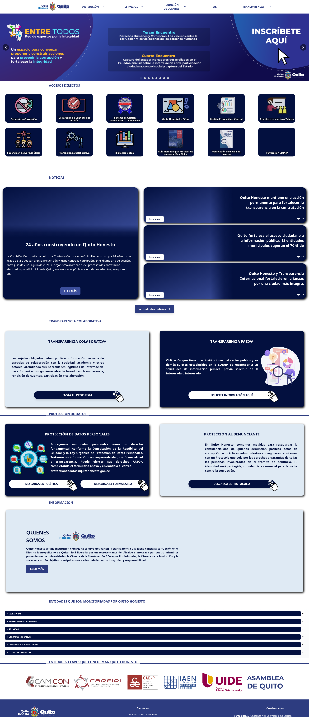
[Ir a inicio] (53, 7)
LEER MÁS (70, 291)
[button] (93, 7)
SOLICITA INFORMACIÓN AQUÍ (232, 395)
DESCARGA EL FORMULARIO (113, 484)
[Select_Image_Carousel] (141, 78)
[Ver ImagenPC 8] (154, 47)
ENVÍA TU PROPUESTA (77, 395)
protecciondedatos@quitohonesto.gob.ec (80, 471)
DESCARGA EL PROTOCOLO (232, 484)
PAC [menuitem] (214, 7)
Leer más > (154, 219)
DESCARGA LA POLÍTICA (41, 484)
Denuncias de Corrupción (143, 714)
